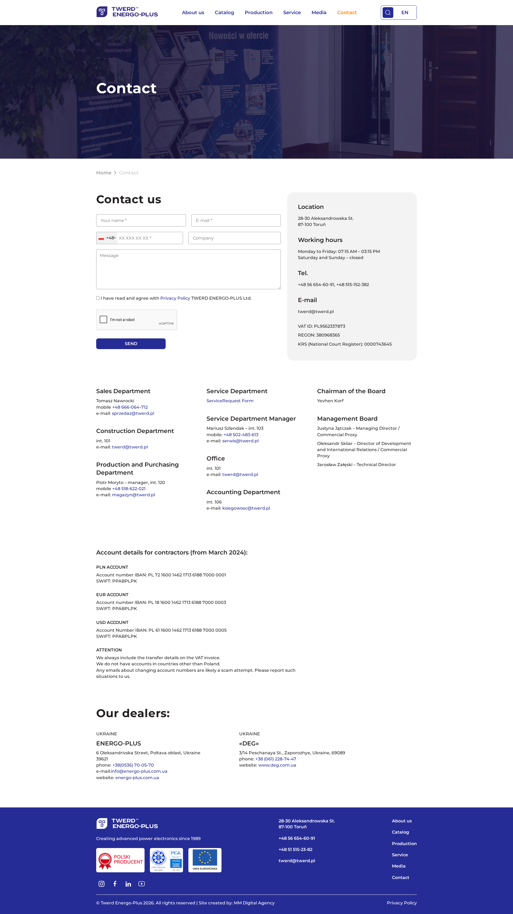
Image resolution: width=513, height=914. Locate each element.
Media (319, 12)
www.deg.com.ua (277, 765)
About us (193, 12)
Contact (347, 12)
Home (103, 173)
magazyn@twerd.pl (133, 494)
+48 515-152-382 (352, 284)
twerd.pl (139, 447)
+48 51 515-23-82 (295, 849)
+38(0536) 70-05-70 (133, 765)
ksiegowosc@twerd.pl (246, 508)
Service (292, 12)
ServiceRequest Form (230, 400)
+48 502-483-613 (241, 434)
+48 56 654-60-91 (316, 284)
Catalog (224, 12)
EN (405, 12)
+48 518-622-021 (129, 488)
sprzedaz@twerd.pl (133, 413)
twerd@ (121, 447)
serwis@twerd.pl (240, 440)
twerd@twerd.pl (316, 311)
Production (259, 12)
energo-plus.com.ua (137, 777)
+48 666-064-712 (130, 407)
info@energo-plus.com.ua (139, 771)
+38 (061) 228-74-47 (275, 758)
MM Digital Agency (254, 902)
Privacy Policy (175, 298)
